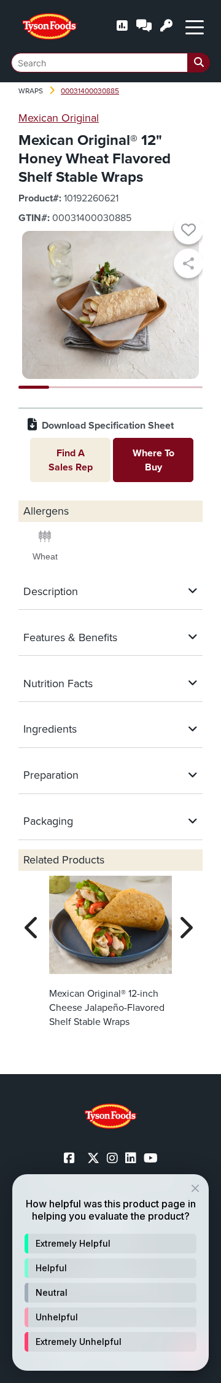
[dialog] (110, 1272)
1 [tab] (33, 387)
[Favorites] (188, 231)
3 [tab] (95, 387)
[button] (110, 1243)
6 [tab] (187, 387)
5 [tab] (156, 387)
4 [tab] (125, 387)
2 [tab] (64, 387)
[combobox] (110, 62)
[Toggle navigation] (194, 26)
